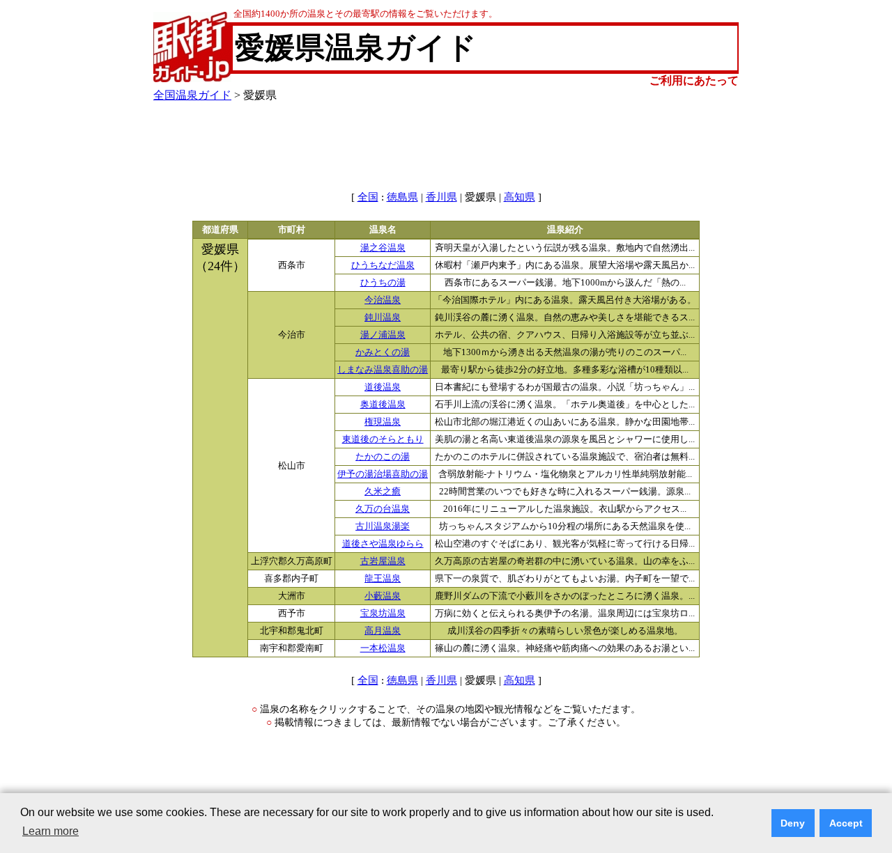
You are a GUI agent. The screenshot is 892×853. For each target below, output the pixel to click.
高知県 (519, 197)
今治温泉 (382, 300)
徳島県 (402, 197)
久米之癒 (382, 491)
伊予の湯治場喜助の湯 (382, 474)
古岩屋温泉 (383, 561)
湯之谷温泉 (383, 248)
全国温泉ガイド (192, 95)
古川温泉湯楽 (382, 526)
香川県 (441, 197)
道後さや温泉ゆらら (383, 544)
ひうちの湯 (383, 283)
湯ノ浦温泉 (383, 335)
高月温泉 (382, 631)
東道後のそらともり (383, 439)
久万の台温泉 (382, 509)
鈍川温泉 (382, 317)
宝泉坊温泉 (383, 613)
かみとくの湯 (382, 352)
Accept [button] (846, 823)
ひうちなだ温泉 (383, 265)
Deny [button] (792, 823)
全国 (367, 197)
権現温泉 (382, 422)
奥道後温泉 (383, 404)
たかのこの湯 (382, 457)
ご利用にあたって (694, 80)
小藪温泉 (382, 596)
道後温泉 (382, 387)
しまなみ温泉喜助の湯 (382, 370)
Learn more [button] (50, 831)
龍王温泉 (382, 579)
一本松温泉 (383, 648)
